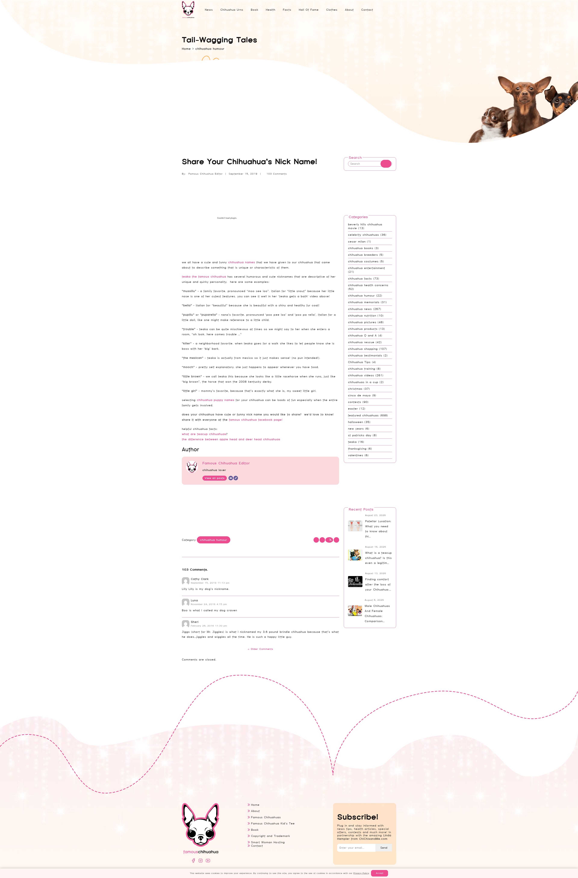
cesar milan (357, 241)
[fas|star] (193, 860)
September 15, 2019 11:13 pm (210, 583)
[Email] (230, 478)
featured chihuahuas (363, 415)
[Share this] (322, 540)
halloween (355, 422)
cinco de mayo (359, 395)
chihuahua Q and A (362, 335)
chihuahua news (360, 309)
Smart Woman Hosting (268, 842)
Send (383, 847)
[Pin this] (336, 540)
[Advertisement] (260, 511)
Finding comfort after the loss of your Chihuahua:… (378, 584)
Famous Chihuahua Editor (205, 173)
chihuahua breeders (363, 254)
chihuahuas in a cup (363, 382)
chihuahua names (241, 262)
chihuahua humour (361, 295)
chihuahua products (363, 328)
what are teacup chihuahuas (204, 434)
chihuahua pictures (362, 322)
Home (255, 804)
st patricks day (359, 435)
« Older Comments (260, 649)
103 (276, 173)
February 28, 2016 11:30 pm (209, 626)
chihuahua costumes (363, 261)
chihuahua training (361, 368)
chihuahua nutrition (362, 315)
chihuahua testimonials (365, 355)
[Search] (386, 164)
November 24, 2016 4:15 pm (209, 604)
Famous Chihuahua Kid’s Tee (273, 823)
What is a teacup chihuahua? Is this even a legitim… (378, 557)
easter (353, 408)
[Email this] (316, 540)
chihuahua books (360, 248)
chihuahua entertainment (366, 268)
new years (356, 428)
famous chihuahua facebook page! (256, 419)
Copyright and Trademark (270, 835)
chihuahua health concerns (368, 285)
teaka (352, 441)
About (255, 811)
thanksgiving (357, 448)
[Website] (235, 478)
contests (354, 402)
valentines (355, 455)
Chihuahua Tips (359, 362)
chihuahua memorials (363, 302)
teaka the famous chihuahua (204, 276)
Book (255, 829)
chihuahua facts (360, 278)
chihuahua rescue (361, 342)
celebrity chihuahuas (363, 234)
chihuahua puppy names (215, 400)
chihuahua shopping (363, 348)
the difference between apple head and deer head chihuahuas (231, 439)
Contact (257, 845)
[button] (294, 9)
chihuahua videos (361, 375)
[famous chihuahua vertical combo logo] (188, 9)
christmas (355, 388)
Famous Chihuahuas (266, 817)
